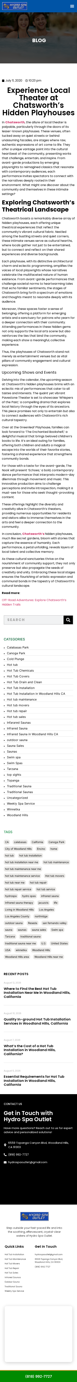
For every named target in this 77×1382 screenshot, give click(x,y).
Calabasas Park (18, 647)
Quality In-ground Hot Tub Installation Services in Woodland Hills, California (37, 1021)
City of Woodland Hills (18, 848)
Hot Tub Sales (11, 1272)
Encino (41, 848)
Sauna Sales (15, 746)
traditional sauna (30, 936)
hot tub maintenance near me (23, 868)
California (37, 842)
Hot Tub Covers (18, 676)
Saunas (12, 751)
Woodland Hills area (17, 956)
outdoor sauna (17, 740)
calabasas (20, 842)
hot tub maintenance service (22, 875)
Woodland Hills (17, 815)
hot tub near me (14, 882)
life (55, 902)
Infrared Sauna (17, 728)
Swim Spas (14, 763)
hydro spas (29, 896)
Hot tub (12, 665)
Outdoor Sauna (12, 1281)
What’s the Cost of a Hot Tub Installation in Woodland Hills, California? (30, 1050)
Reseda (32, 923)
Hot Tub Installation (21, 688)
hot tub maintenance (56, 862)
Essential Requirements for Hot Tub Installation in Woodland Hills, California (34, 1080)
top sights (14, 774)
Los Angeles (46, 909)
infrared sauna (50, 896)
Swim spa (14, 757)
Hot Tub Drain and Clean (24, 682)
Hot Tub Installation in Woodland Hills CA (36, 693)
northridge (41, 916)
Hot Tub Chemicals (20, 670)
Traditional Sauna (19, 786)
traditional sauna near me (20, 943)
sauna (8, 929)
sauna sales (39, 929)
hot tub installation (30, 855)
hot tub (9, 855)
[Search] (68, 620)
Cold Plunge (15, 659)
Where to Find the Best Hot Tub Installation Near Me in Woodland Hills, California (37, 992)
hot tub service (46, 889)
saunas (22, 929)
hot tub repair (38, 882)
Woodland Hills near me (48, 956)
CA (7, 842)
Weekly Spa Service (21, 803)
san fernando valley (55, 923)
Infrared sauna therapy (19, 902)
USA (7, 950)
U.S (43, 943)
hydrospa (11, 896)
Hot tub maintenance (22, 699)
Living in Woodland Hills (19, 909)
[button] (72, 6)
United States (59, 943)
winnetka (21, 950)
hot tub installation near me (21, 862)
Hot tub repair (17, 711)
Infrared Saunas (13, 1277)
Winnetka (13, 809)
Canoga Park (16, 653)
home (53, 848)
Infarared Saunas (19, 722)
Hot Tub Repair (12, 1268)
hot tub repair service (18, 889)
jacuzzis (43, 902)
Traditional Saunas (20, 792)
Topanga (13, 780)
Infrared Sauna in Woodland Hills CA (32, 734)
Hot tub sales (16, 717)
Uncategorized (17, 798)
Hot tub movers (18, 705)
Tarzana (12, 769)
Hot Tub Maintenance (15, 1259)
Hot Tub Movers (12, 1263)
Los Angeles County (17, 916)
